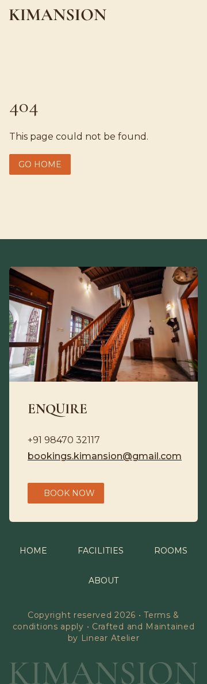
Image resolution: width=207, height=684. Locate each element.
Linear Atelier (110, 638)
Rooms (170, 550)
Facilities (101, 550)
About (103, 580)
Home (33, 550)
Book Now (69, 493)
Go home (40, 164)
